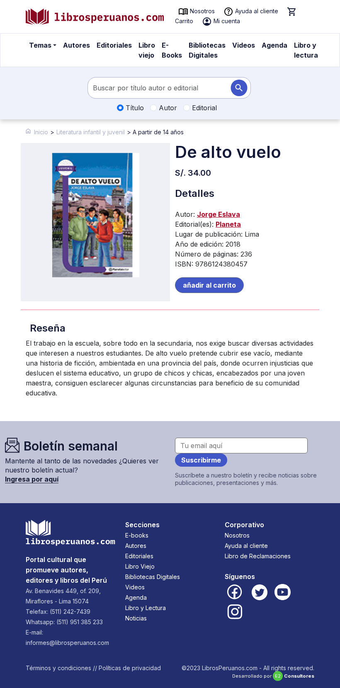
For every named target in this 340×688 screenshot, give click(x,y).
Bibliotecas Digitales (207, 50)
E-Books (172, 50)
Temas (40, 45)
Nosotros (201, 11)
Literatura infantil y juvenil (90, 132)
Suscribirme (201, 460)
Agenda (274, 45)
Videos (243, 45)
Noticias (136, 618)
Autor (167, 108)
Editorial (203, 108)
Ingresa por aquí (31, 479)
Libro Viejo (140, 566)
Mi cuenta (226, 20)
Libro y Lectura (145, 607)
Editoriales (114, 45)
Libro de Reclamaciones (258, 556)
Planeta (228, 224)
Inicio (41, 132)
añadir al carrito (209, 285)
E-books (136, 535)
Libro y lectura (306, 50)
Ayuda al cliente (255, 11)
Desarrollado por (273, 676)
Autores (76, 45)
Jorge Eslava (218, 214)
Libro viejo (146, 50)
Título (134, 108)
